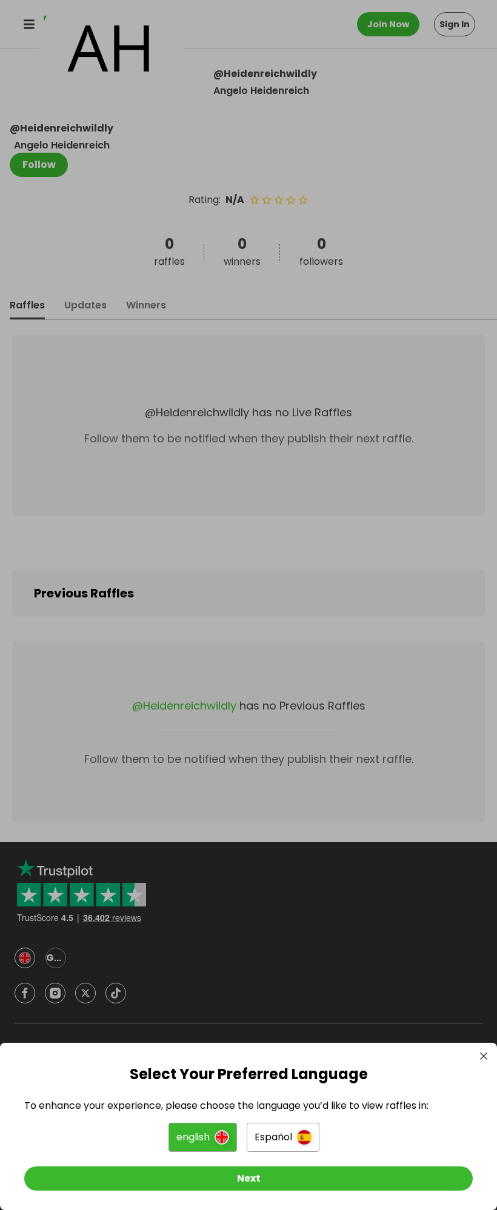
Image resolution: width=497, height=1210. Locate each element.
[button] (202, 1137)
